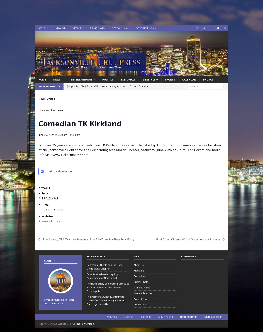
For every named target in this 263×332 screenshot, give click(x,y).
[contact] (197, 28)
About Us (43, 28)
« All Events (46, 99)
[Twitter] (218, 28)
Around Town (141, 299)
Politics (108, 79)
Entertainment (81, 79)
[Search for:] (206, 86)
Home (42, 79)
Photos (208, 79)
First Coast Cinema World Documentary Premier (188, 239)
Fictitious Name (120, 28)
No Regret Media (85, 323)
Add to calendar (57, 171)
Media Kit (60, 28)
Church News (141, 304)
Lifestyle (149, 79)
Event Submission (145, 28)
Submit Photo (97, 28)
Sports (170, 79)
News (57, 79)
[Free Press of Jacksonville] (131, 74)
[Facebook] (211, 28)
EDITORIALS (128, 79)
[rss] (225, 28)
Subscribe (77, 28)
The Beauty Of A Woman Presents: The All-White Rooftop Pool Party (88, 239)
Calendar (189, 79)
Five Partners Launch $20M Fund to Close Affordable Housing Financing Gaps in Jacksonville (106, 300)
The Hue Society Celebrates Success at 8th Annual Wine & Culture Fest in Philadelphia (108, 287)
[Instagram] (204, 28)
